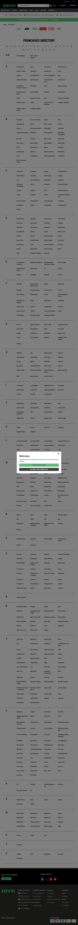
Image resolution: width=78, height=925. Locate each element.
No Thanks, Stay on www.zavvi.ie (39, 469)
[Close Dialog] (58, 454)
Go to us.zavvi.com (39, 465)
